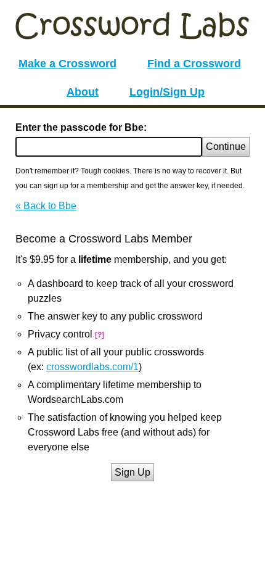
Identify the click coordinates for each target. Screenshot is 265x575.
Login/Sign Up (167, 92)
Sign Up (132, 472)
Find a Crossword (194, 63)
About (83, 92)
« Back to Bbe (45, 206)
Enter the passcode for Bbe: (81, 127)
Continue (226, 146)
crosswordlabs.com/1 (92, 367)
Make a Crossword (67, 63)
